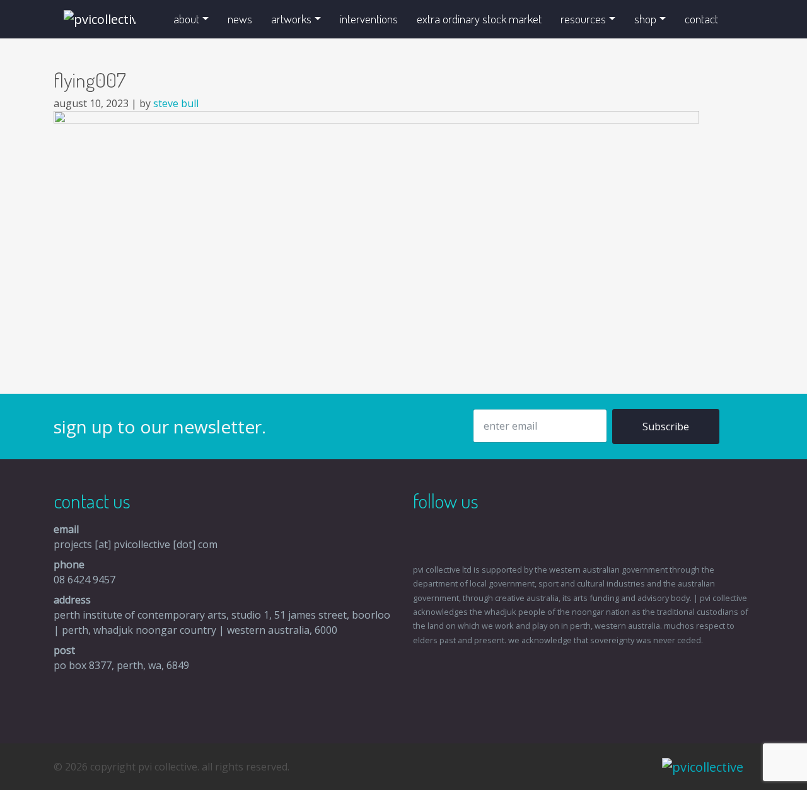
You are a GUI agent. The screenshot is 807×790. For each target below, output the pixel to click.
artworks (291, 18)
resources (583, 18)
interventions (369, 18)
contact (701, 18)
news (240, 18)
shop (645, 18)
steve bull (176, 103)
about (186, 18)
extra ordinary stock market (479, 18)
